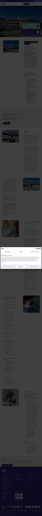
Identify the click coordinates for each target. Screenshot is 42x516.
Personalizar (20, 266)
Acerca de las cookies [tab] (35, 251)
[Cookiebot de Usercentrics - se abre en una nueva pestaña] (36, 248)
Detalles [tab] (21, 251)
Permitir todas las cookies (34, 266)
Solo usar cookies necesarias (7, 266)
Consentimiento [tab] (7, 251)
